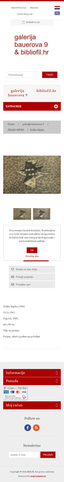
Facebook (27, 427)
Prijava (34, 8)
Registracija (18, 8)
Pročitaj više (32, 256)
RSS (36, 427)
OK (32, 250)
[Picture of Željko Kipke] (22, 214)
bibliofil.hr (46, 91)
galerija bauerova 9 (17, 93)
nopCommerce (38, 476)
